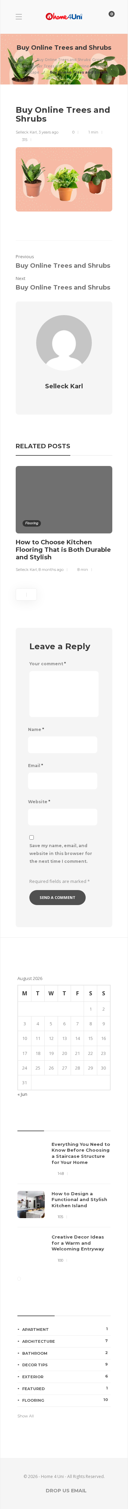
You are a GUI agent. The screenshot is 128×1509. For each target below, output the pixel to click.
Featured (65, 1388)
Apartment (65, 1329)
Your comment (47, 663)
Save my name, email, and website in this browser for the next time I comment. (60, 853)
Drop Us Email (66, 1491)
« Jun (22, 1094)
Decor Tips (65, 1364)
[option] (64, 520)
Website (39, 801)
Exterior (65, 1376)
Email (35, 765)
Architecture (65, 1341)
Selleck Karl (26, 132)
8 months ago (51, 569)
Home (21, 59)
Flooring (31, 523)
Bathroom (65, 1353)
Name (36, 729)
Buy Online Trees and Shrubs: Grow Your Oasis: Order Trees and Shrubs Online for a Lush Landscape (66, 66)
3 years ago (48, 132)
